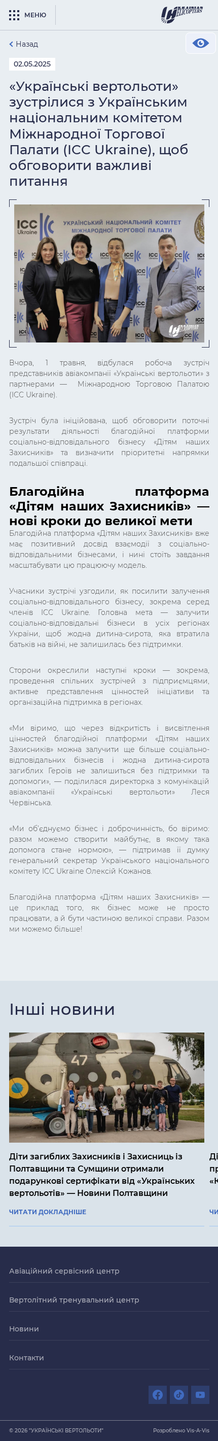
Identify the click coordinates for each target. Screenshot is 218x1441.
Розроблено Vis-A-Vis (181, 1430)
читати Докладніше (47, 1212)
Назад (27, 44)
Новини (24, 1328)
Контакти (26, 1357)
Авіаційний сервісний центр (64, 1271)
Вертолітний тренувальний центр (74, 1300)
